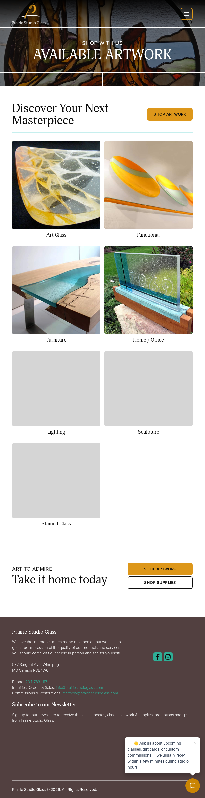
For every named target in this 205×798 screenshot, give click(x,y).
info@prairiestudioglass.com (79, 687)
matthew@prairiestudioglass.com (90, 693)
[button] (187, 14)
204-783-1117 (36, 681)
